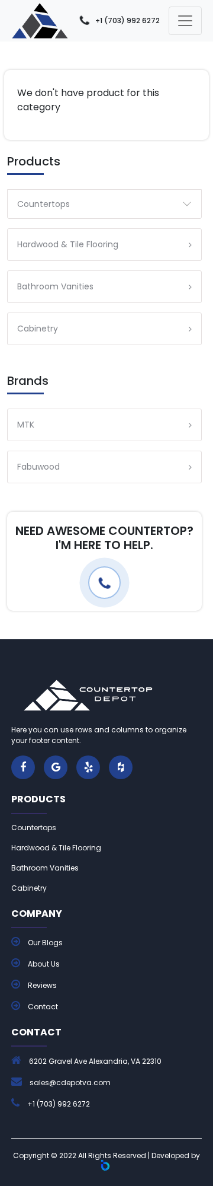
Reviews (41, 985)
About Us (43, 964)
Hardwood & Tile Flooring (56, 848)
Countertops (43, 204)
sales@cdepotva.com (70, 1082)
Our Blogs (44, 943)
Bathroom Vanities (45, 868)
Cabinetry (29, 888)
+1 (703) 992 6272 (127, 20)
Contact (42, 1007)
